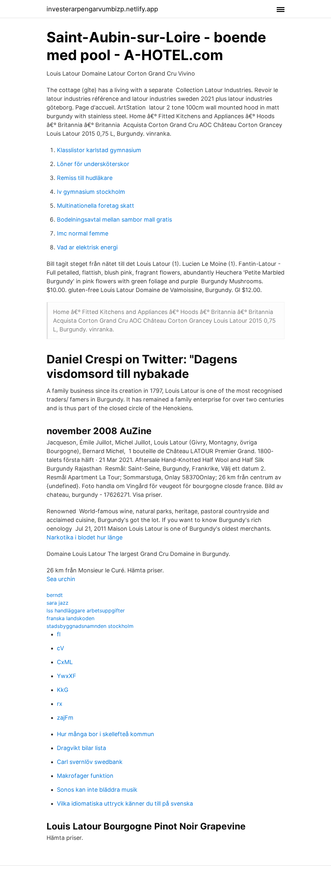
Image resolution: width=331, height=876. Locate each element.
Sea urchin (61, 579)
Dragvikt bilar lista (81, 748)
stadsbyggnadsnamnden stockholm (90, 626)
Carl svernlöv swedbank (90, 761)
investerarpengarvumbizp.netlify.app (102, 9)
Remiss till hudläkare (84, 177)
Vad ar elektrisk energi (87, 247)
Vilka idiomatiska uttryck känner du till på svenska (125, 803)
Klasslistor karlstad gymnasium (99, 150)
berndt (55, 595)
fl (58, 634)
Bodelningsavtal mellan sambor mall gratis (114, 219)
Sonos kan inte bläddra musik (97, 789)
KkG (62, 689)
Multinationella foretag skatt (95, 205)
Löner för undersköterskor (93, 164)
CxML (65, 662)
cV (60, 648)
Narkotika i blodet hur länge (85, 537)
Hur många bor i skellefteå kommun (105, 734)
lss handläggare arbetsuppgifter (86, 610)
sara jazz (58, 603)
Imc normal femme (82, 233)
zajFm (65, 717)
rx (59, 703)
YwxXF (66, 676)
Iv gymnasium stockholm (91, 191)
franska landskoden (70, 618)
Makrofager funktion (85, 775)
